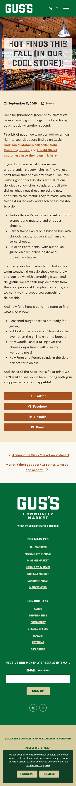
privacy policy (50, 758)
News (50, 103)
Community (38, 622)
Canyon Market (38, 580)
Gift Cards (38, 649)
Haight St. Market (38, 567)
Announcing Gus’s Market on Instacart (40, 455)
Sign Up (38, 691)
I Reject (49, 773)
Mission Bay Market (38, 553)
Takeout (38, 635)
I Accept (27, 773)
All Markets (38, 547)
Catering (38, 642)
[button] (51, 8)
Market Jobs (38, 587)
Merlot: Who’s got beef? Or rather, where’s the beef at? (37, 467)
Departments (38, 615)
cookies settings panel (38, 765)
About (38, 609)
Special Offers (38, 629)
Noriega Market (38, 574)
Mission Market (38, 560)
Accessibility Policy (38, 748)
